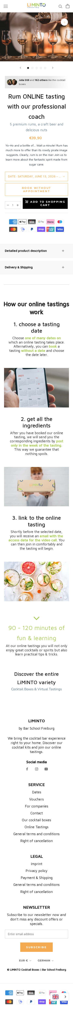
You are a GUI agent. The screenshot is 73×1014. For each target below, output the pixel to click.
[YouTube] (46, 769)
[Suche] (60, 6)
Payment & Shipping (37, 878)
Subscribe (36, 947)
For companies (36, 806)
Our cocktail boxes (36, 820)
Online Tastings (36, 827)
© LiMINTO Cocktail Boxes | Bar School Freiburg (36, 969)
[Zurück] (20, 68)
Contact (36, 813)
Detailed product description (26, 250)
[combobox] (59, 997)
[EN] (59, 997)
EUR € (23, 960)
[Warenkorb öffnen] (67, 6)
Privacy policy (36, 871)
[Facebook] (27, 769)
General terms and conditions (36, 834)
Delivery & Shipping (19, 267)
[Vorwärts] (52, 68)
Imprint (36, 864)
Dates (36, 792)
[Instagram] (36, 769)
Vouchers (36, 799)
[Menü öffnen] (6, 6)
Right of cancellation (36, 841)
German (44, 960)
